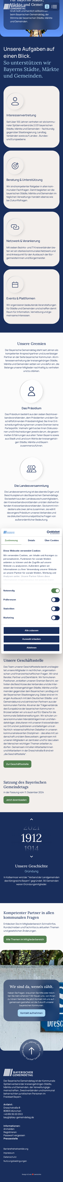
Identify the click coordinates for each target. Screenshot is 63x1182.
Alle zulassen (31, 630)
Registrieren (10, 1132)
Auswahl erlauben (31, 639)
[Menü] (55, 6)
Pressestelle (11, 1138)
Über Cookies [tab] (52, 540)
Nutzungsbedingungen (15, 1161)
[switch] (55, 599)
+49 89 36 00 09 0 (13, 1114)
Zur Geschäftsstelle (17, 764)
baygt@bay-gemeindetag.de (19, 1117)
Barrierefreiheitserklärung (16, 1148)
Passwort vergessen (14, 1135)
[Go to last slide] (31, 819)
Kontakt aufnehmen (31, 1013)
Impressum (9, 1152)
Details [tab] (31, 540)
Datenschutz (10, 1157)
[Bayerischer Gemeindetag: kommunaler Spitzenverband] (14, 6)
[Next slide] (31, 856)
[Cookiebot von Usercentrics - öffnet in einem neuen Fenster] (47, 532)
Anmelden (9, 1129)
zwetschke (37, 1174)
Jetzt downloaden (16, 799)
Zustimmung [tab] (11, 540)
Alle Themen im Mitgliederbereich (25, 939)
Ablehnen (31, 647)
